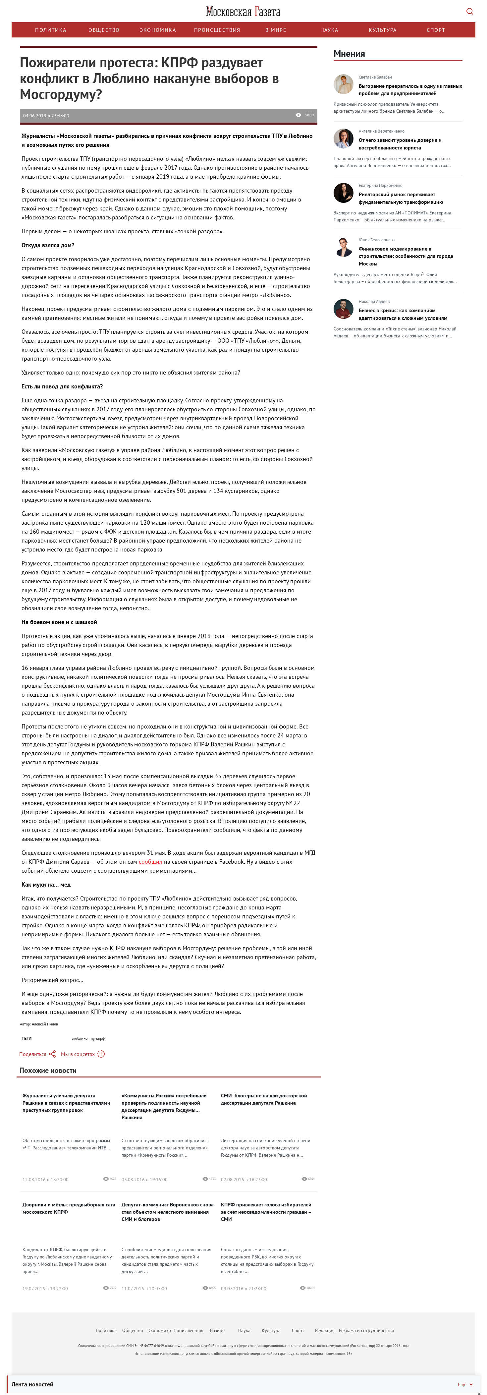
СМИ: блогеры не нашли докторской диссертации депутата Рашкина (264, 1099)
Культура (383, 30)
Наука (329, 30)
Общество (104, 30)
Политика (51, 30)
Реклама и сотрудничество (366, 1330)
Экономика (158, 30)
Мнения (349, 53)
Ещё (462, 1384)
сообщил (150, 861)
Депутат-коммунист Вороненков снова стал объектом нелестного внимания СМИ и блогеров (168, 1211)
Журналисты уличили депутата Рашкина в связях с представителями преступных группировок (66, 1102)
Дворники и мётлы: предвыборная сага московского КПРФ (69, 1208)
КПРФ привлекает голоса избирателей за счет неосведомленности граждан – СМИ (266, 1211)
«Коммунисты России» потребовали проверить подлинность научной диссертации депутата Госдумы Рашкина (164, 1106)
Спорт (436, 30)
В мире (276, 30)
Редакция (325, 1330)
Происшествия (217, 30)
